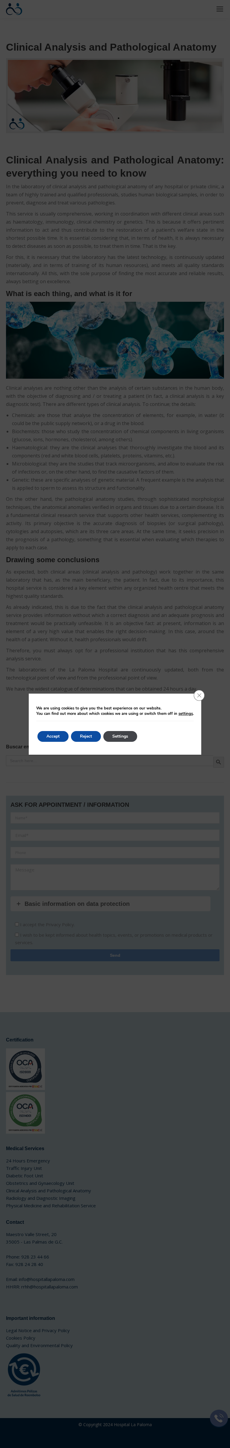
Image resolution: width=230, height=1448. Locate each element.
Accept (53, 736)
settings (185, 713)
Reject (86, 736)
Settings (120, 736)
